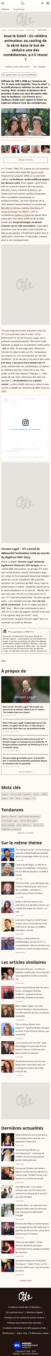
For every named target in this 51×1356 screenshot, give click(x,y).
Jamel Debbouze (24, 825)
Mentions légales (35, 1312)
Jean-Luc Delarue (9, 816)
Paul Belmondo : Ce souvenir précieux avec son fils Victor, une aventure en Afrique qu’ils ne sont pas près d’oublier (31, 1191)
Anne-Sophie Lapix (10, 821)
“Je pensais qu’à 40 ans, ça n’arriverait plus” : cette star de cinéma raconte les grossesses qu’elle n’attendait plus (29, 1154)
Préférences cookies (39, 1333)
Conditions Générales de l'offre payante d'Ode (24, 1328)
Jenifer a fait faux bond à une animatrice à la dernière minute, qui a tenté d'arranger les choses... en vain (32, 906)
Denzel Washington (28, 821)
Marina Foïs (38, 825)
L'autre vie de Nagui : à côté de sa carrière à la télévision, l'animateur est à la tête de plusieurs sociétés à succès (31, 869)
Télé (11, 798)
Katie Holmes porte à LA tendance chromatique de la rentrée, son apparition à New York (31, 1138)
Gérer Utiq (22, 1333)
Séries (18, 798)
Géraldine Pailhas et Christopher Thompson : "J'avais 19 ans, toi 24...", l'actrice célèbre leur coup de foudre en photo (32, 1265)
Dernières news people (16, 30)
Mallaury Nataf (22, 215)
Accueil (3, 30)
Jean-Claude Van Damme (29, 816)
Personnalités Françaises (21, 794)
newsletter (47, 3)
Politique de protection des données (24, 1322)
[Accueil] (23, 3)
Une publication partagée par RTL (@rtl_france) (25, 457)
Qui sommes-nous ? (15, 1312)
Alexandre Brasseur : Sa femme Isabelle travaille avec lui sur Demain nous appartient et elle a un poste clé (32, 974)
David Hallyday (8, 825)
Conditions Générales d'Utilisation (24, 1307)
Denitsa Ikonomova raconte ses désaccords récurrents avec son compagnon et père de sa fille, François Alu (30, 1066)
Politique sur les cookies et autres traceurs (24, 1317)
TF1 (33, 798)
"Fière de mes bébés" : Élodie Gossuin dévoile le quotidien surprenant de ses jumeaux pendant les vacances (32, 1247)
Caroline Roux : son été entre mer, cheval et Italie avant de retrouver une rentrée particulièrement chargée (31, 1210)
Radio (4, 798)
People (5, 794)
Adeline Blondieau (31, 207)
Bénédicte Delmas (10, 207)
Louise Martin (17, 631)
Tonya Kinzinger (9, 211)
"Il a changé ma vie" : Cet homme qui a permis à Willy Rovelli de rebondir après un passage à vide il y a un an (32, 853)
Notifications (8, 1333)
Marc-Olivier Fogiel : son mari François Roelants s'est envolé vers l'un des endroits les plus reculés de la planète (32, 1011)
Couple (27, 798)
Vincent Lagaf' (31, 30)
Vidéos (44, 794)
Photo (36, 794)
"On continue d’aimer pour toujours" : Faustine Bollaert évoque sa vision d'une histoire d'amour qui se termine (32, 1029)
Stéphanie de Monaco (11, 829)
